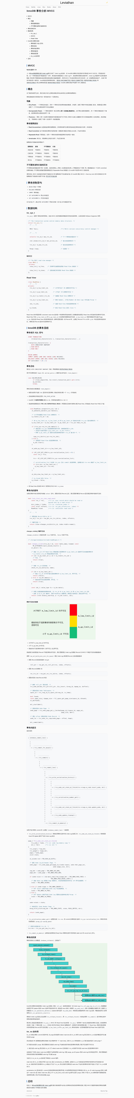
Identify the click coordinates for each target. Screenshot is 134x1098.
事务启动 (34, 46)
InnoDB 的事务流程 (33, 41)
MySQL (33, 7)
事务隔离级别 (35, 23)
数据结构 (30, 31)
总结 (29, 58)
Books (49, 7)
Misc (44, 7)
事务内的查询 (35, 48)
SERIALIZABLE (31, 82)
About (54, 7)
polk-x (37, 1095)
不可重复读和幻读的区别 (39, 26)
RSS (59, 7)
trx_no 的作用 (35, 56)
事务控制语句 (32, 28)
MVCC (30, 16)
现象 (32, 21)
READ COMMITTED (77, 80)
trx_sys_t (34, 33)
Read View (34, 38)
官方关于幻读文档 (51, 176)
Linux (39, 7)
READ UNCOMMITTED (64, 80)
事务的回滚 (34, 53)
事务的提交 (34, 51)
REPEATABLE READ (90, 80)
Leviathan (67, 2)
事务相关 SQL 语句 (37, 43)
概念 (29, 18)
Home (27, 7)
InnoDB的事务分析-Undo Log (39, 73)
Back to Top (104, 1091)
